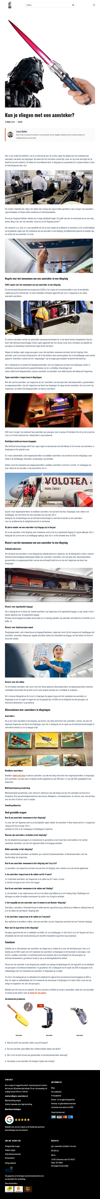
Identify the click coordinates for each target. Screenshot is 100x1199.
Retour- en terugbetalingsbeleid (63, 1099)
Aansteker (19, 1035)
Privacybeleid (56, 1095)
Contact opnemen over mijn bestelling (18, 1104)
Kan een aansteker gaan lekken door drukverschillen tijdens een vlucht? (34, 1048)
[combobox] (48, 4)
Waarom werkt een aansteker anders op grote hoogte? (27, 1042)
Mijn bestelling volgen (13, 1100)
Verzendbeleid (56, 1091)
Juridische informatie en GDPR (62, 1107)
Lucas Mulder (21, 131)
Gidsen (20, 122)
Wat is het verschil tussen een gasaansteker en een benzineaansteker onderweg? (37, 1055)
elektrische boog (19, 775)
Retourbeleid (9, 1158)
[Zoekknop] (73, 5)
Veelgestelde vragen (12, 1146)
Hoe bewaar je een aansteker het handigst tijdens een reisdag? (31, 1061)
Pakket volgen (10, 1150)
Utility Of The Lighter (38, 992)
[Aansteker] (19, 1016)
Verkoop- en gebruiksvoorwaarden (63, 1103)
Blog (53, 1087)
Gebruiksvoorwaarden (13, 1154)
